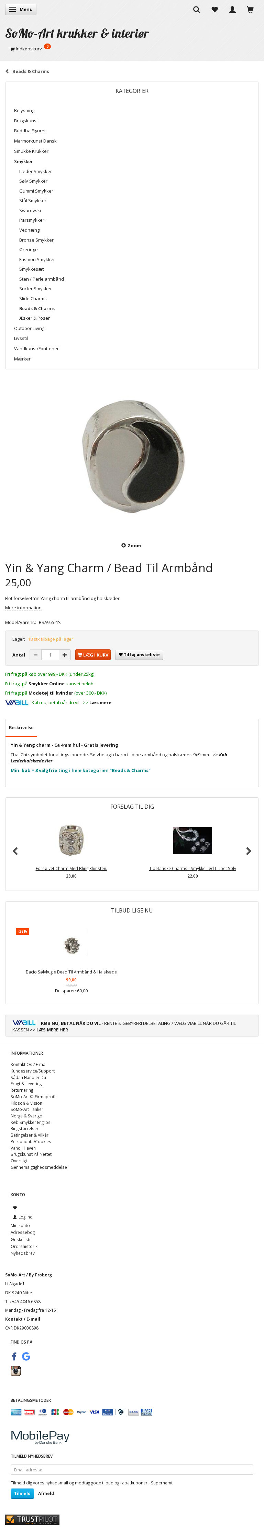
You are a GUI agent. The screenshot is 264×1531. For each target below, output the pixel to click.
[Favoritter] (214, 9)
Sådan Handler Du (28, 1077)
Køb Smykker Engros (31, 1122)
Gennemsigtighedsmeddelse (39, 1167)
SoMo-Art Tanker (27, 1109)
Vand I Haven (23, 1148)
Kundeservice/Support (33, 1071)
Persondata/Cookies (31, 1141)
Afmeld (46, 1493)
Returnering (22, 1090)
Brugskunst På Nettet (31, 1154)
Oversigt (19, 1160)
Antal (19, 655)
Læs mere (100, 702)
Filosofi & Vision (26, 1103)
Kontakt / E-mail (22, 1319)
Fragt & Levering (26, 1083)
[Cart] (250, 9)
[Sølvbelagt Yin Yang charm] (132, 457)
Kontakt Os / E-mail (29, 1064)
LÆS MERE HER (52, 1030)
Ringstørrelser (24, 1128)
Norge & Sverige (26, 1115)
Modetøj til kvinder (51, 693)
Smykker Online (47, 684)
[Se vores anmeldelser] (32, 1519)
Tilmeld (22, 1493)
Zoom (134, 545)
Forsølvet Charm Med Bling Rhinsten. (71, 868)
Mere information (23, 607)
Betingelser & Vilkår (29, 1135)
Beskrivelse (21, 727)
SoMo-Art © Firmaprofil (33, 1096)
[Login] (232, 9)
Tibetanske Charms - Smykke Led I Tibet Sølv (192, 868)
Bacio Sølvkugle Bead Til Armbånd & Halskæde (71, 972)
